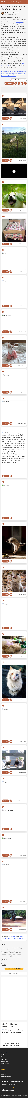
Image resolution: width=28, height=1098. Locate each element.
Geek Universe (5, 1063)
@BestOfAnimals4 (22, 365)
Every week (19, 22)
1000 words (5, 952)
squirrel (18, 952)
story (9, 956)
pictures (4, 948)
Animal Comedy (5, 1061)
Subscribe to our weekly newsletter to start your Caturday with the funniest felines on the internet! (13, 74)
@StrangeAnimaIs (22, 800)
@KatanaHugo (23, 561)
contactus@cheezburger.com (10, 1087)
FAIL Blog (3, 1057)
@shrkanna (24, 476)
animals (19, 956)
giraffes (4, 959)
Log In (25, 2)
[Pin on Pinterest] (10, 118)
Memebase (4, 1059)
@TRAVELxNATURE (22, 331)
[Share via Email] (25, 83)
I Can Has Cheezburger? (14, 2)
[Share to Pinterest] (22, 83)
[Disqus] (14, 999)
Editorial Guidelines (6, 1076)
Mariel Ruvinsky (8, 12)
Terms (13, 1095)
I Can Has (3, 1054)
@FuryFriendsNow (22, 423)
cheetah (10, 948)
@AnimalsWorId (23, 160)
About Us (3, 1074)
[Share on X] (19, 83)
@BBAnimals (23, 118)
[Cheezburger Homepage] (14, 1091)
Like (5, 964)
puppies (12, 952)
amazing (4, 956)
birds (21, 948)
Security (19, 1095)
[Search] (4, 2)
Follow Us (13, 936)
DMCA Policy (24, 1095)
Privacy (16, 1095)
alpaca (16, 948)
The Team (3, 1072)
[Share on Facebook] (15, 83)
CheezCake (4, 1066)
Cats (14, 956)
